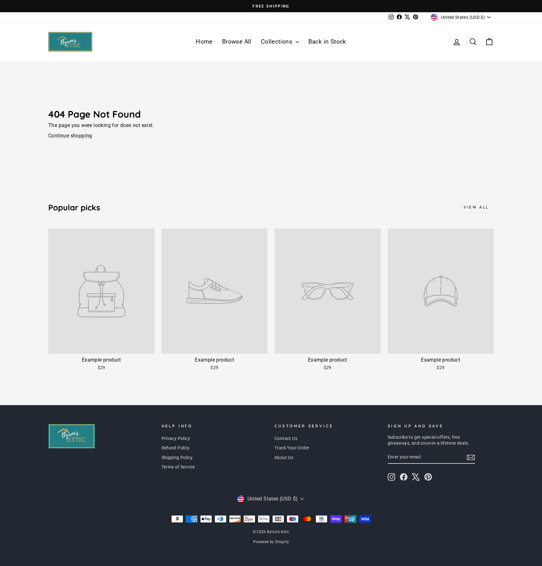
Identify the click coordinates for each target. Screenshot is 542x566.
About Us (283, 457)
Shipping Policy (177, 457)
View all (476, 207)
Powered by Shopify (271, 542)
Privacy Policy (176, 438)
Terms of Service (178, 466)
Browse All (237, 41)
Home (204, 41)
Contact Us (285, 438)
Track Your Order (291, 447)
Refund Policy (176, 447)
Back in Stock (327, 41)
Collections (277, 41)
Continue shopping (70, 136)
